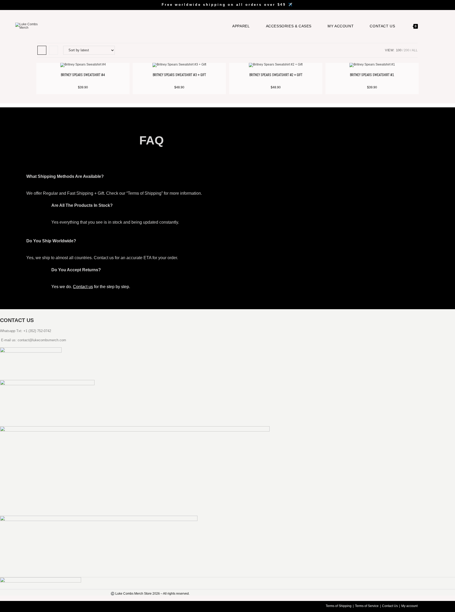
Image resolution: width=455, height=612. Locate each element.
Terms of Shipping (339, 606)
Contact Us (390, 606)
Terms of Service (367, 606)
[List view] (53, 50)
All (415, 50)
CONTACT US (17, 320)
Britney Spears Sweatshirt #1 (372, 75)
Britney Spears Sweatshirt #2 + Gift (275, 75)
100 (399, 50)
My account (409, 606)
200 (406, 50)
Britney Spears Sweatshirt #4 (83, 75)
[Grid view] (41, 50)
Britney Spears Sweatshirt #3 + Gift (179, 75)
